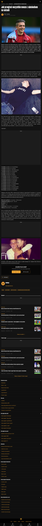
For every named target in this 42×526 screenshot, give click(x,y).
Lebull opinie (3, 471)
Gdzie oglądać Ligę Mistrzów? (6, 420)
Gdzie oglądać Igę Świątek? (6, 438)
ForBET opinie (3, 489)
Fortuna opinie (3, 464)
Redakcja (15, 521)
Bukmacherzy (3, 444)
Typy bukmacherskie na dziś (6, 458)
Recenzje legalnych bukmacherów (5, 461)
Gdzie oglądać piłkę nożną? (4, 413)
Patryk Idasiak (3, 353)
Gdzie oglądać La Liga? (5, 425)
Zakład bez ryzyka (4, 448)
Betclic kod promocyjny (5, 509)
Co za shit (26, 271)
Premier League (11, 3)
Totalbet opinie (4, 486)
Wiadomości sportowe (4, 380)
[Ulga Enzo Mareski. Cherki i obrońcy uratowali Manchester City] (21, 309)
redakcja (8, 14)
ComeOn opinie (4, 481)
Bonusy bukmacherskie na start (6, 446)
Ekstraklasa (3, 320)
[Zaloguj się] (40, 1)
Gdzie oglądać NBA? (5, 436)
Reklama (22, 521)
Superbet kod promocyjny (5, 499)
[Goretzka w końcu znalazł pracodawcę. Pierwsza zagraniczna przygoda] (21, 365)
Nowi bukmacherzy (4, 456)
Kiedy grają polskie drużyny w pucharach (8, 405)
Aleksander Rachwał (4, 324)
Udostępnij (6, 277)
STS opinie (3, 484)
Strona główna (3, 3)
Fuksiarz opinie (4, 476)
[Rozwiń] (40, 380)
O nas (11, 521)
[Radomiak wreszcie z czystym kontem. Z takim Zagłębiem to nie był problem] (21, 322)
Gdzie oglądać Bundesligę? (6, 428)
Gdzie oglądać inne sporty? (4, 431)
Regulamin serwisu (29, 521)
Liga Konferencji (4, 392)
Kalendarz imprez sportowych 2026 (7, 433)
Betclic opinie (3, 473)
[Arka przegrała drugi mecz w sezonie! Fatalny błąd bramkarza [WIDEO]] (21, 329)
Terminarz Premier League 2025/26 (7, 407)
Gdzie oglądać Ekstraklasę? (6, 415)
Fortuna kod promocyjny (5, 502)
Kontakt (19, 521)
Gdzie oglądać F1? (4, 440)
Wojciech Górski (3, 373)
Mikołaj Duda (3, 317)
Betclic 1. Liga (3, 326)
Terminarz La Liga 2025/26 (6, 410)
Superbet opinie (4, 466)
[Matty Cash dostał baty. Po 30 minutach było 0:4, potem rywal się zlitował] (21, 315)
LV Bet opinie (3, 469)
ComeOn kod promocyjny (5, 511)
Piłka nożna (7, 3)
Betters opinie (3, 494)
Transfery (3, 400)
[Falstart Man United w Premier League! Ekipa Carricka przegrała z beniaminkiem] (21, 371)
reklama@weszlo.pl (9, 285)
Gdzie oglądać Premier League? (7, 423)
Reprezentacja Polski (5, 387)
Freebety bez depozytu (5, 451)
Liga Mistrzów (3, 390)
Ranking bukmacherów (5, 453)
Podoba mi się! (17, 271)
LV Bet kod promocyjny (5, 504)
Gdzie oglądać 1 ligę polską (6, 418)
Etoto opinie (3, 491)
